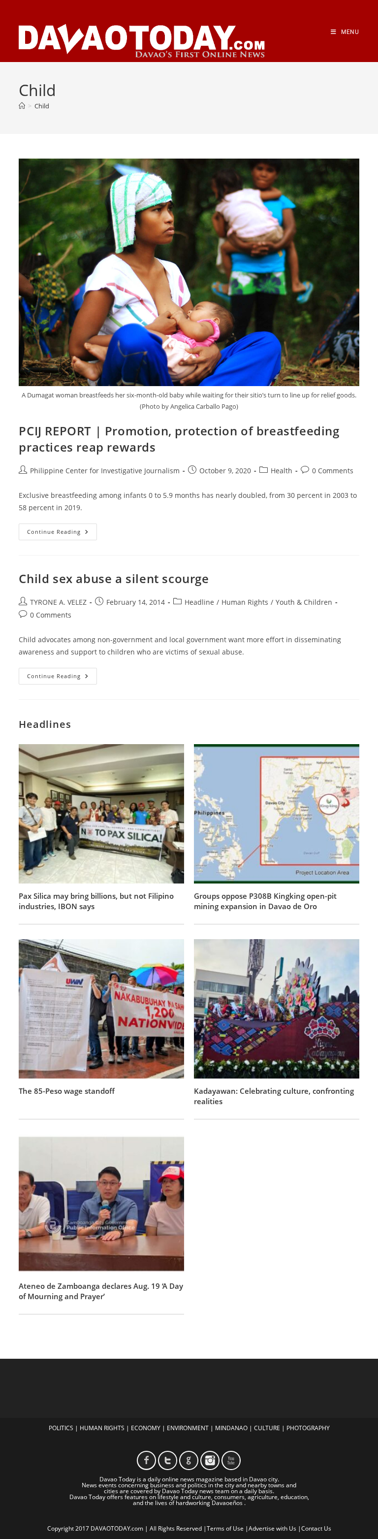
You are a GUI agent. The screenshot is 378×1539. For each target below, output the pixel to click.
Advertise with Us (272, 1528)
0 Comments (332, 470)
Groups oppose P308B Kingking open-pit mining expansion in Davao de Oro (265, 901)
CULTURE (267, 1428)
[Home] (22, 105)
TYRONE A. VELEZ (58, 602)
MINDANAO (231, 1428)
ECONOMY (145, 1428)
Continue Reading (62, 533)
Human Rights (244, 602)
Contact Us (316, 1528)
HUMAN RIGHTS (102, 1428)
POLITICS (61, 1428)
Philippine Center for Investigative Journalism (105, 470)
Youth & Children (304, 602)
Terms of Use (225, 1528)
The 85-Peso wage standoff (67, 1091)
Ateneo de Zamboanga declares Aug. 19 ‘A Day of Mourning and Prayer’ (101, 1291)
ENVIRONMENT (188, 1428)
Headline (199, 602)
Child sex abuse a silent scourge (114, 578)
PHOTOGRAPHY (308, 1428)
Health (281, 470)
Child (41, 105)
